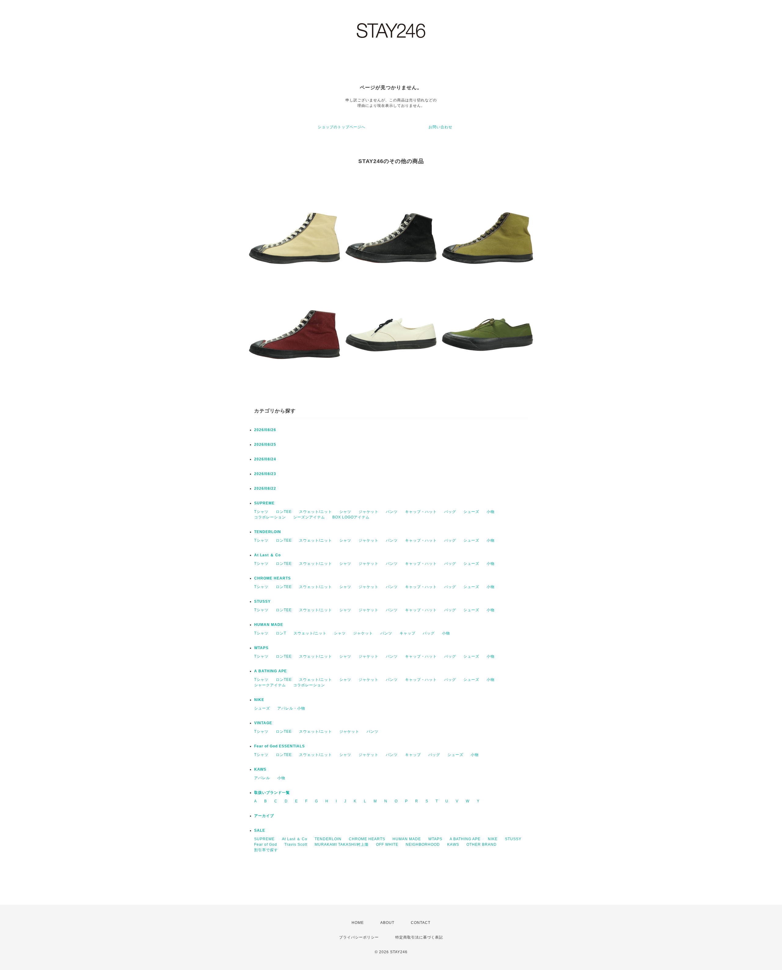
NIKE (259, 700)
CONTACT (420, 923)
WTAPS (261, 648)
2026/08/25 (265, 444)
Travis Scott (295, 844)
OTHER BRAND (482, 844)
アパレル (262, 778)
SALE (259, 830)
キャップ (407, 633)
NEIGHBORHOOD (423, 844)
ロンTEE (284, 512)
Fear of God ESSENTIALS (279, 746)
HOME (358, 923)
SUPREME (264, 503)
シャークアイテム (270, 685)
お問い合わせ (440, 127)
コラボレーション (270, 517)
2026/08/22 (265, 488)
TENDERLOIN (267, 532)
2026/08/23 (265, 474)
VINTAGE (263, 723)
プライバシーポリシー (359, 937)
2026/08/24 (265, 459)
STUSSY (262, 601)
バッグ (450, 512)
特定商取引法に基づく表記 (419, 937)
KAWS (260, 769)
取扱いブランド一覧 (272, 792)
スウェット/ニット (315, 512)
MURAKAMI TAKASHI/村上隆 (342, 844)
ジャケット (368, 512)
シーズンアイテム (309, 517)
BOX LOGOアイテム (351, 517)
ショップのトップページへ (341, 127)
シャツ (345, 512)
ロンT (281, 633)
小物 (491, 512)
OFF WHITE (387, 844)
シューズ (471, 512)
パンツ (392, 512)
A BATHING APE (270, 671)
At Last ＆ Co (267, 555)
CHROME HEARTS (272, 578)
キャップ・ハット (421, 512)
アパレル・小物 (291, 708)
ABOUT (387, 923)
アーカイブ (264, 816)
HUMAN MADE (268, 625)
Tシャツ (261, 512)
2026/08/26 (265, 430)
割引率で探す (266, 850)
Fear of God (265, 844)
